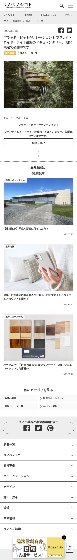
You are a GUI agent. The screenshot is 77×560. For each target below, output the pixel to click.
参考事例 (9, 465)
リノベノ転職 (12, 528)
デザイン (9, 486)
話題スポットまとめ (15, 180)
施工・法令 (11, 497)
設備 (6, 507)
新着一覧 (9, 444)
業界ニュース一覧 (34, 21)
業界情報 (17, 21)
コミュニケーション (16, 476)
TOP (6, 21)
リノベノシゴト (14, 455)
